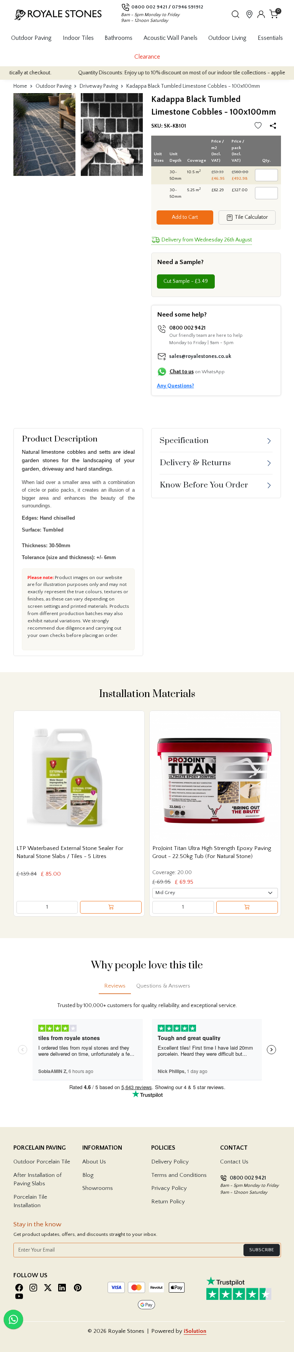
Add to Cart (185, 217)
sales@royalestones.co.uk (200, 356)
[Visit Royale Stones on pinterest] (77, 1287)
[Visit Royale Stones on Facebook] (19, 1287)
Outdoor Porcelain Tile (41, 1161)
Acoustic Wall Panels (171, 37)
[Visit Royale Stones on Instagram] (33, 1287)
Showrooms (97, 1188)
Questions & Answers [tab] (163, 986)
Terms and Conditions (179, 1175)
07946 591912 (187, 7)
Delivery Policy (170, 1161)
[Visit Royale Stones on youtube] (19, 1296)
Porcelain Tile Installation (30, 1201)
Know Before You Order (204, 485)
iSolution (195, 1331)
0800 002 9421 (149, 7)
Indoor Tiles (78, 37)
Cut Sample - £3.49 (185, 281)
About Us (94, 1161)
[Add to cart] (111, 907)
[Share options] (274, 126)
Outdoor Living (227, 37)
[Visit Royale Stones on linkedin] (62, 1287)
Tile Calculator (251, 217)
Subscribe (261, 1249)
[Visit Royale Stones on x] (48, 1287)
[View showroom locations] (249, 14)
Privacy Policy (169, 1188)
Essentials (270, 37)
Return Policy (168, 1201)
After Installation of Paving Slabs (37, 1179)
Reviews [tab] (115, 986)
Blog (87, 1175)
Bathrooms (118, 37)
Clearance (147, 56)
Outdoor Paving (31, 37)
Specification (184, 441)
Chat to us (182, 372)
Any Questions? (175, 386)
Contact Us (234, 1161)
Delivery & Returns (195, 463)
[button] (235, 14)
